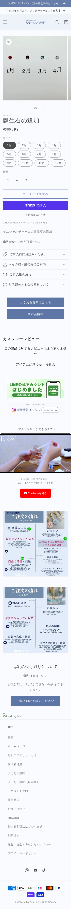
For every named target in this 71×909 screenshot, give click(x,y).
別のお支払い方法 (35, 214)
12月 (58, 163)
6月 (24, 154)
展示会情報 (35, 314)
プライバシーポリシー (22, 853)
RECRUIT (14, 817)
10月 (25, 163)
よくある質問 (16, 773)
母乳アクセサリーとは (22, 755)
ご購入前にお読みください (35, 701)
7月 (39, 154)
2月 (24, 145)
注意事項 (13, 799)
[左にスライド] (26, 108)
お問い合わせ (16, 808)
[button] (5, 22)
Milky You (29, 902)
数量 (5, 171)
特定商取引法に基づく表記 (25, 826)
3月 (39, 145)
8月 (54, 154)
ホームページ (16, 746)
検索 (11, 737)
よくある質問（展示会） (24, 782)
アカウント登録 (18, 790)
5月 (9, 154)
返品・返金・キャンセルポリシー (29, 844)
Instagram (50, 410)
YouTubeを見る (37, 493)
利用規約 (13, 835)
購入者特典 (15, 764)
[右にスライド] (44, 108)
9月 (9, 163)
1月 (9, 145)
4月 (54, 145)
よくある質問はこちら (35, 302)
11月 (42, 163)
